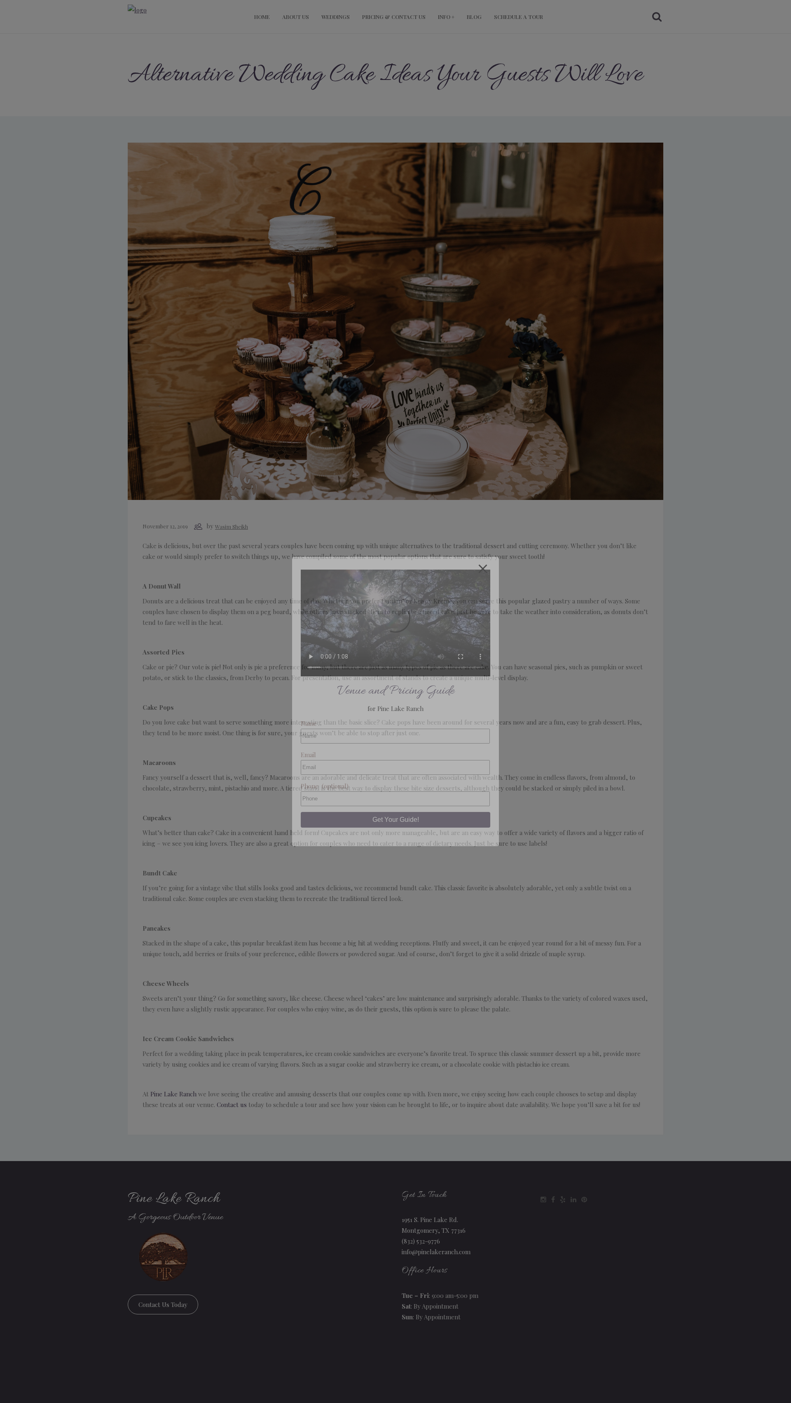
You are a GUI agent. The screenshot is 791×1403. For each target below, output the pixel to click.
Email (308, 755)
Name (309, 723)
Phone (325, 786)
